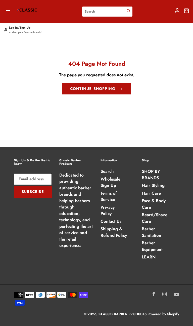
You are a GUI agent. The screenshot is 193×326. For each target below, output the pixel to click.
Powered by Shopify (163, 313)
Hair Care (151, 193)
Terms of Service (109, 196)
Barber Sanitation (151, 232)
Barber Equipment (152, 246)
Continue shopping (92, 88)
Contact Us (111, 221)
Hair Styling (153, 185)
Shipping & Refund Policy (114, 232)
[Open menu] (8, 11)
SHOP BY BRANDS (151, 174)
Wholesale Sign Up (110, 182)
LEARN (149, 257)
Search (107, 171)
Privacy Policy (108, 210)
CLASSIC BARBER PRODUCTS (123, 313)
